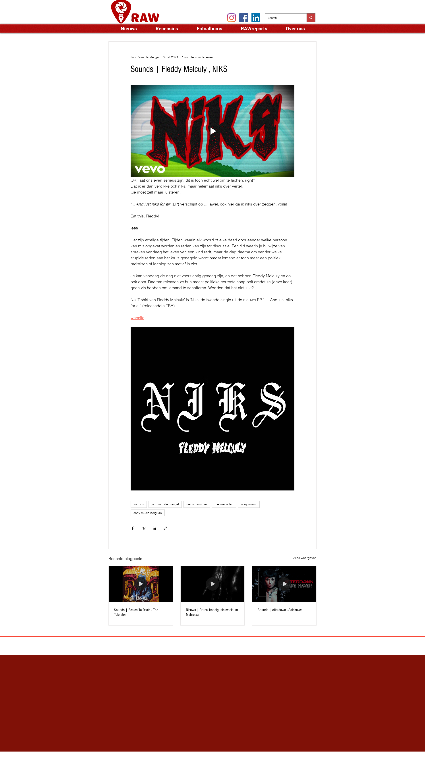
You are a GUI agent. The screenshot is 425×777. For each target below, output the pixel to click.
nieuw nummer (196, 504)
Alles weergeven (305, 558)
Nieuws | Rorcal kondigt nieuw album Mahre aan (212, 612)
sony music (249, 504)
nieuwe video (224, 504)
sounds (138, 504)
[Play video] (212, 131)
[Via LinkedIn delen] (154, 528)
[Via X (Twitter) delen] (143, 528)
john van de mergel (165, 504)
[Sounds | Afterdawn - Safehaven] (284, 584)
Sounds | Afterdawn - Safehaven (280, 610)
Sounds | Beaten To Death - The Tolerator (136, 612)
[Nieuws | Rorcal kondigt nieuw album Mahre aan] (213, 584)
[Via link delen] (165, 528)
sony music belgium (147, 513)
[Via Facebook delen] (133, 528)
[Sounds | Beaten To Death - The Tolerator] (141, 584)
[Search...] (311, 18)
